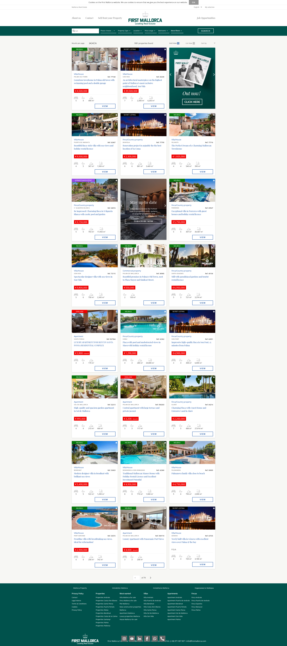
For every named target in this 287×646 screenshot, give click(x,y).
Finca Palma (195, 610)
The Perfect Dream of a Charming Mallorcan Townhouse (191, 147)
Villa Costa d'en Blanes (152, 607)
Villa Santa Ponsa (150, 610)
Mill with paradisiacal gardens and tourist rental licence (190, 278)
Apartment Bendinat (175, 604)
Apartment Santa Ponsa (176, 610)
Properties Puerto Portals (105, 607)
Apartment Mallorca (127, 613)
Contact (89, 17)
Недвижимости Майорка (204, 588)
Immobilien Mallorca (120, 588)
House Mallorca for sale (128, 619)
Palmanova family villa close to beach (188, 473)
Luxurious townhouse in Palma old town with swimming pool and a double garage (94, 82)
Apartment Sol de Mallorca (177, 613)
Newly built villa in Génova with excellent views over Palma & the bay (190, 540)
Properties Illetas (102, 610)
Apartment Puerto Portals (177, 607)
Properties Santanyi (103, 619)
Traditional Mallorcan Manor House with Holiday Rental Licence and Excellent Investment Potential (141, 476)
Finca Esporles (196, 604)
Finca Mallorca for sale (128, 600)
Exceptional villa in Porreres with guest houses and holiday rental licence (189, 213)
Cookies (74, 607)
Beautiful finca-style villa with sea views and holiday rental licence (93, 147)
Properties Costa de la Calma (106, 616)
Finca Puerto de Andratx (200, 600)
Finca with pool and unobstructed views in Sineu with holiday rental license (142, 344)
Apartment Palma (174, 619)
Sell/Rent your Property (110, 17)
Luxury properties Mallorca (130, 616)
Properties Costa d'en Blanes (106, 600)
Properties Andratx (103, 597)
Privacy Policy (77, 610)
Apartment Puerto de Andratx (178, 600)
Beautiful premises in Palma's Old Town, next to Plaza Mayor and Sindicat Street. (143, 278)
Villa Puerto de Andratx (152, 600)
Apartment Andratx (174, 597)
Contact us (192, 93)
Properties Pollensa (103, 626)
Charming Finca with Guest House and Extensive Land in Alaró (189, 409)
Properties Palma (102, 622)
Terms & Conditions (79, 604)
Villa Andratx (148, 597)
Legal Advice (76, 600)
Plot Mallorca (124, 604)
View (105, 106)
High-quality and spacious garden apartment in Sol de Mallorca (94, 409)
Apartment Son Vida (175, 616)
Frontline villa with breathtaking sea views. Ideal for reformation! (93, 540)
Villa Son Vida (149, 616)
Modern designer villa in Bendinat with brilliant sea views (91, 475)
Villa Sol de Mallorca (151, 613)
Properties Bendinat (103, 613)
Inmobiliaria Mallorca (161, 588)
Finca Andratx (196, 597)
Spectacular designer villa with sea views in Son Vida (93, 278)
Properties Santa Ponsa (104, 604)
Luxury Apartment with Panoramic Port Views (143, 539)
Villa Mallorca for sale (128, 597)
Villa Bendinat (149, 604)
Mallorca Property (80, 588)
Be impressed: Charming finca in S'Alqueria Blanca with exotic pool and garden (93, 213)
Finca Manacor (196, 607)
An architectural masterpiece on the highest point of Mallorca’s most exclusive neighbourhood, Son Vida (142, 83)
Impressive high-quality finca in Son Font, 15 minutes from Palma (191, 344)
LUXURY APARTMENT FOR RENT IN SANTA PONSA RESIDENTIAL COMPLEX (93, 344)
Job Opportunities (206, 17)
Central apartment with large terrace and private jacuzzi (141, 409)
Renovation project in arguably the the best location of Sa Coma (142, 147)
